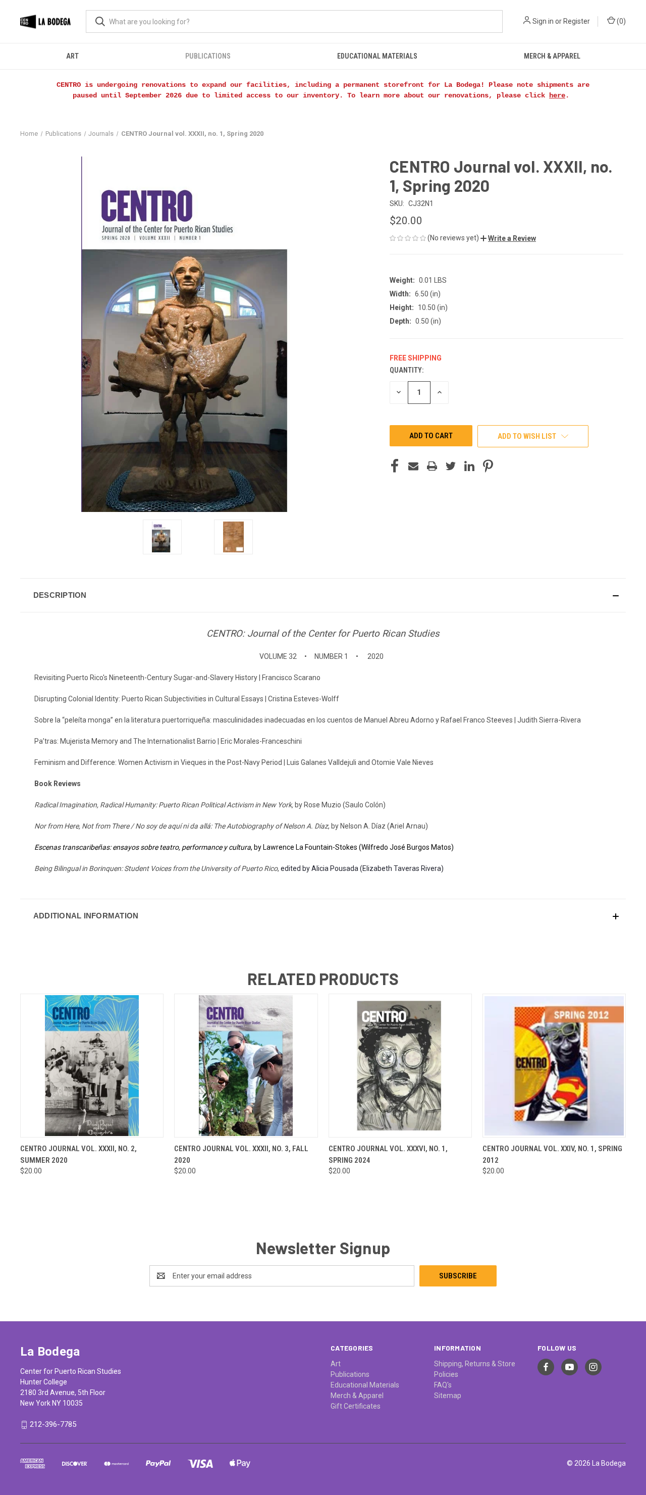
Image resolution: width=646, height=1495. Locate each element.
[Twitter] (451, 466)
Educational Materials (377, 56)
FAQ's (443, 1385)
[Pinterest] (488, 466)
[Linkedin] (469, 466)
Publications (208, 56)
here (557, 95)
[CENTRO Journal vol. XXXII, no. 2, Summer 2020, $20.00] (92, 1066)
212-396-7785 (53, 1424)
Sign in (543, 21)
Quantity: (406, 370)
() (620, 21)
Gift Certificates (356, 1406)
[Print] (432, 466)
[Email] (413, 466)
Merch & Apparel (552, 56)
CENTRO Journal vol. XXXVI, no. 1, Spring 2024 (388, 1154)
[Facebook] (395, 466)
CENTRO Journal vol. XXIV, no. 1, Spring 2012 (552, 1154)
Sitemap (447, 1395)
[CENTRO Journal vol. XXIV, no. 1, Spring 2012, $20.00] (554, 1066)
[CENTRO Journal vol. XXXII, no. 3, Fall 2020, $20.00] (245, 1066)
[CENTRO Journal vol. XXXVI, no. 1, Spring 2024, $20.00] (400, 1066)
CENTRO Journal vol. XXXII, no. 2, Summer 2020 (78, 1154)
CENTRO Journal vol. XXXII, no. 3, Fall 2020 (241, 1154)
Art (72, 56)
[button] (508, 238)
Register (576, 21)
